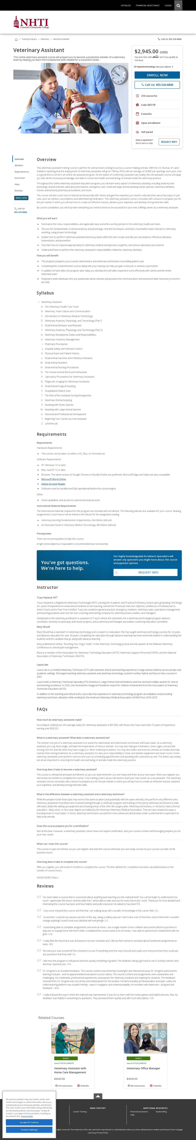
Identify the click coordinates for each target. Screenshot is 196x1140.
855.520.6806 (20, 212)
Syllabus (19, 165)
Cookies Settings (29, 1129)
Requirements (22, 171)
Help (132, 1114)
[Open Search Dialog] (178, 5)
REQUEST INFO (169, 141)
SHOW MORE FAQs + (48, 877)
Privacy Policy (102, 1132)
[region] (29, 1114)
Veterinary (45, 39)
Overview (19, 159)
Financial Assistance (139, 1111)
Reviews (19, 190)
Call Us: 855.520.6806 (170, 39)
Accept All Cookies (29, 1122)
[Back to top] (98, 1107)
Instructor (20, 178)
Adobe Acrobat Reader (53, 483)
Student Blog (161, 1111)
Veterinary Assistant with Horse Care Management (70, 1070)
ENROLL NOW (157, 75)
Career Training (80, 1111)
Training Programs (29, 39)
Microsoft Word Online (53, 479)
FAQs (17, 184)
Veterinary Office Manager (143, 1068)
